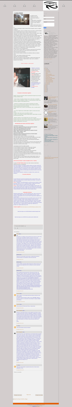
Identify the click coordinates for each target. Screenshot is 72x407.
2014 (45, 87)
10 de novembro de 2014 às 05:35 (21, 301)
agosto (47, 69)
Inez (17, 325)
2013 (45, 86)
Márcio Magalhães (19, 310)
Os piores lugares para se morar (49, 141)
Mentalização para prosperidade (50, 78)
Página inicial (29, 394)
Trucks (30, 405)
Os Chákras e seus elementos (49, 134)
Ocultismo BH (50, 4)
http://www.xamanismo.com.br (49, 158)
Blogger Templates (42, 404)
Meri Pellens (37, 406)
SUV (32, 405)
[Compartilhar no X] (16, 228)
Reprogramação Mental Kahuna (50, 75)
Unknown (18, 293)
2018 (45, 91)
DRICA (18, 233)
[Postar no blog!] (15, 228)
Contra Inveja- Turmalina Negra (52, 104)
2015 (45, 88)
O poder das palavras (49, 74)
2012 (45, 85)
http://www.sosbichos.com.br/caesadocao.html (51, 157)
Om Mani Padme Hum (49, 77)
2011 (45, 68)
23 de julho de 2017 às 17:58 (20, 329)
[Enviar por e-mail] (14, 228)
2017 (45, 90)
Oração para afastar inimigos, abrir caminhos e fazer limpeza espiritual (53, 98)
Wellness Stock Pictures (39, 405)
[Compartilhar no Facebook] (17, 228)
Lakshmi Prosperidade (49, 79)
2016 (45, 89)
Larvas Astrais (19, 13)
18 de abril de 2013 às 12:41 (20, 259)
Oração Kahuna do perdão (49, 80)
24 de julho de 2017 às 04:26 (20, 362)
